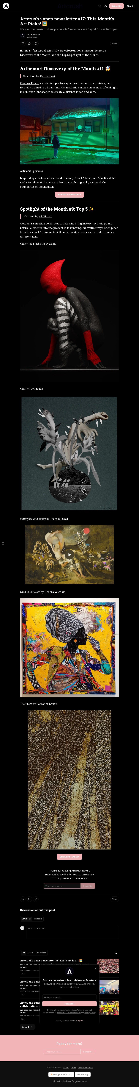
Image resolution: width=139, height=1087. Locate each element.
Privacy (66, 1067)
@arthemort (47, 76)
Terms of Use (82, 1010)
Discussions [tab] (41, 953)
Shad (52, 243)
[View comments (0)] (29, 43)
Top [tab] (23, 953)
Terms (73, 1067)
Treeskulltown (59, 518)
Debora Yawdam (55, 592)
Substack (56, 1081)
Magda (38, 388)
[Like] (23, 43)
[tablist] (32, 919)
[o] (69, 555)
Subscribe (117, 6)
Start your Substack (62, 1074)
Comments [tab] (26, 919)
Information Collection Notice (69, 1012)
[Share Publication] (105, 6)
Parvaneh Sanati (47, 703)
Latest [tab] (30, 953)
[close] (95, 968)
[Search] (99, 6)
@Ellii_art (45, 216)
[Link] (16, 68)
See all (25, 1027)
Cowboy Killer (29, 83)
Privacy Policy (90, 1012)
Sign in (130, 6)
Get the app (82, 1074)
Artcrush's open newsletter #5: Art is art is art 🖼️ (51, 960)
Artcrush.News (33, 34)
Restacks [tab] (38, 919)
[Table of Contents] (3, 543)
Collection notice (85, 1067)
